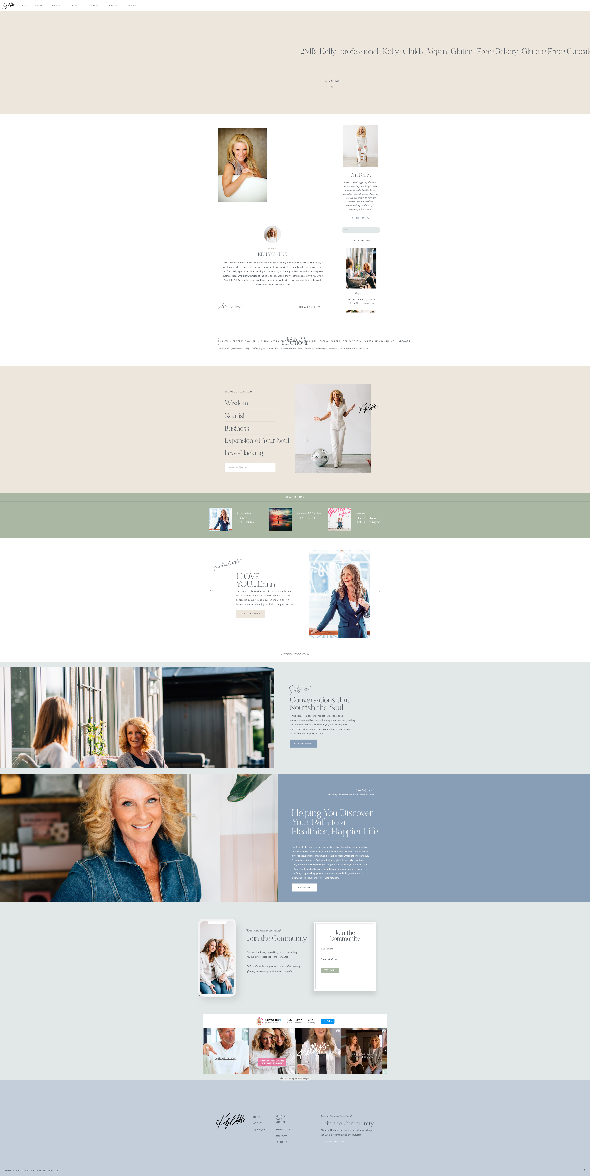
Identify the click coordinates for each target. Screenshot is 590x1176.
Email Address (329, 959)
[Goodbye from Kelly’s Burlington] (339, 519)
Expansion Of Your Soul (309, 513)
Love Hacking (244, 513)
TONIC (56, 1170)
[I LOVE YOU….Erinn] (220, 519)
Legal (41, 1170)
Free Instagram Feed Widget (296, 1079)
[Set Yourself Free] (280, 519)
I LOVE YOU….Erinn (255, 581)
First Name (327, 948)
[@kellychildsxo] (259, 1021)
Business (360, 513)
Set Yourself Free (308, 518)
